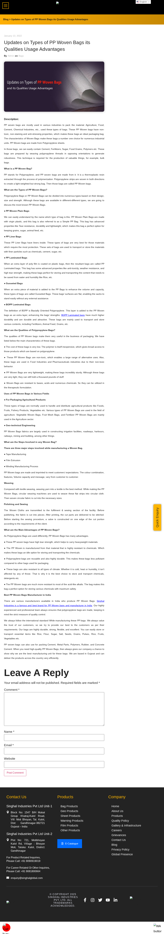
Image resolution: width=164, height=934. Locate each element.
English (143, 2)
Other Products (70, 830)
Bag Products (69, 806)
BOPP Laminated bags (73, 315)
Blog (114, 844)
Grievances (118, 835)
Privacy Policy (120, 849)
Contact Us (118, 840)
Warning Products (72, 820)
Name (9, 731)
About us (117, 811)
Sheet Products (70, 815)
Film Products (69, 825)
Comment (11, 689)
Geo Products (69, 811)
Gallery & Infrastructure (126, 825)
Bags (21, 55)
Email (9, 745)
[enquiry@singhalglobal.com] (7, 877)
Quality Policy (120, 820)
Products (117, 815)
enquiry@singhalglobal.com (27, 878)
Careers (116, 830)
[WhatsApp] (158, 931)
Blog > (7, 19)
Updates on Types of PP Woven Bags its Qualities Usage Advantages (49, 19)
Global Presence (122, 854)
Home (115, 806)
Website (9, 758)
